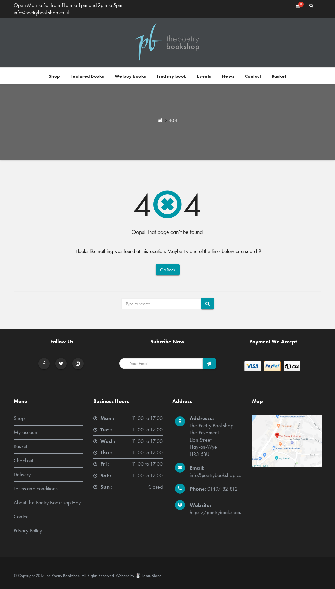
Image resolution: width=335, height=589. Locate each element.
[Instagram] (78, 363)
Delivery (22, 474)
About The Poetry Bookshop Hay (47, 502)
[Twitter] (61, 363)
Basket (279, 76)
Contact (253, 76)
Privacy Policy (28, 530)
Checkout (23, 460)
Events (204, 76)
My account (26, 432)
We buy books (130, 76)
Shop (54, 76)
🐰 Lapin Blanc (148, 575)
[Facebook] (44, 363)
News (228, 76)
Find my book (171, 76)
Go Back (167, 270)
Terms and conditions (36, 488)
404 (172, 120)
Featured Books (87, 76)
